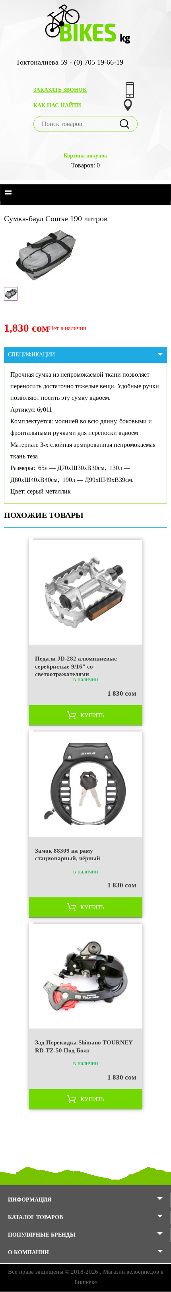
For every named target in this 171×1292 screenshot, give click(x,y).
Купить (92, 715)
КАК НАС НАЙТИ (57, 105)
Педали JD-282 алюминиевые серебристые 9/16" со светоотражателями (76, 666)
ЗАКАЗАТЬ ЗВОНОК (60, 90)
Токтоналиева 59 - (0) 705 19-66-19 (69, 62)
